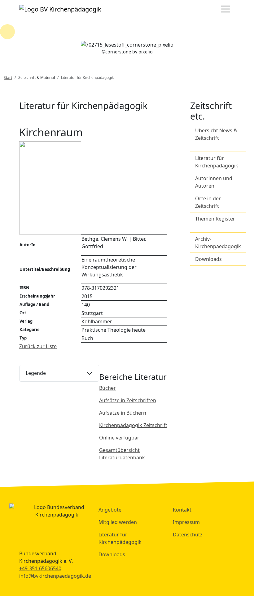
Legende (36, 373)
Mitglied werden (118, 522)
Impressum (186, 522)
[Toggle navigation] (225, 9)
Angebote (110, 509)
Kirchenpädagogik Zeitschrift (133, 425)
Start (8, 77)
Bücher (107, 388)
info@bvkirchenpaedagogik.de (55, 575)
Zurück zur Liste (38, 346)
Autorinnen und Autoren (213, 182)
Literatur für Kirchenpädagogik (216, 162)
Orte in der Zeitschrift (208, 202)
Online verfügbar (119, 437)
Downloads (208, 259)
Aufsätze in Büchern (122, 412)
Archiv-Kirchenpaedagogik (218, 242)
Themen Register (215, 218)
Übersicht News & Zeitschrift (216, 134)
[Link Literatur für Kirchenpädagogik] (60, 9)
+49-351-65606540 (40, 568)
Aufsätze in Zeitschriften (127, 400)
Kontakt (182, 509)
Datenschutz (188, 534)
